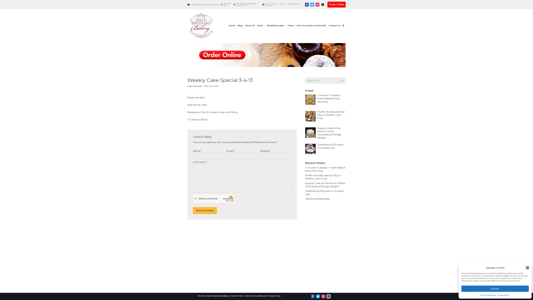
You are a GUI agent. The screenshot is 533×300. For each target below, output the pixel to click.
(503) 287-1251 (227, 4)
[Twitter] (312, 5)
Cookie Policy (236, 296)
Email (230, 151)
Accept (495, 288)
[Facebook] (307, 5)
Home (232, 25)
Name (197, 151)
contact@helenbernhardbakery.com (204, 4)
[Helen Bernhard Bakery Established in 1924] (202, 25)
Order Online (336, 4)
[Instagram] (317, 5)
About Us (250, 25)
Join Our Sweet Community (311, 25)
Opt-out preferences (488, 295)
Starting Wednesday (317, 198)
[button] (527, 267)
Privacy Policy (503, 295)
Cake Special (194, 86)
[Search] (343, 25)
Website (265, 151)
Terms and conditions (255, 296)
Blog (240, 25)
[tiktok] (323, 5)
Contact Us (334, 25)
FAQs (260, 25)
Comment (200, 162)
